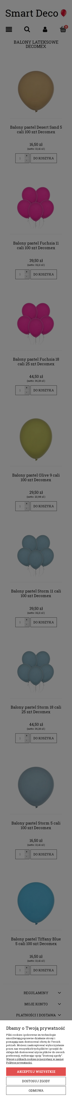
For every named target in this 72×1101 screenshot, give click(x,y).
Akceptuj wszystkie (36, 1072)
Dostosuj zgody (36, 1081)
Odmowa (36, 1090)
